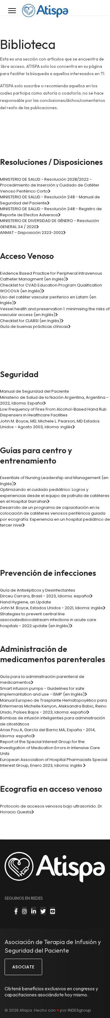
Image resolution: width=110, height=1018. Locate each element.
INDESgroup (79, 1010)
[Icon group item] (16, 911)
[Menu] (12, 10)
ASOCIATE (23, 967)
